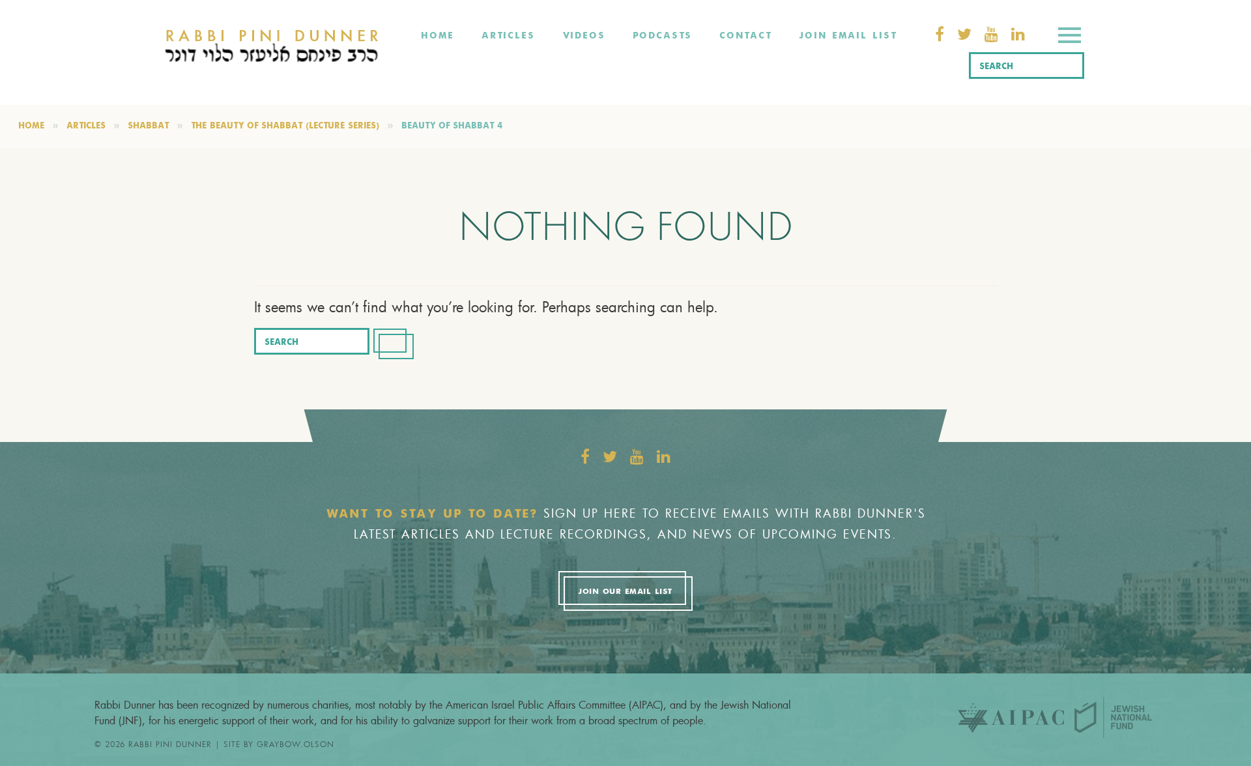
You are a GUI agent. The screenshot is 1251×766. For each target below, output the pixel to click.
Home (437, 35)
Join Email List (848, 35)
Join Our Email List (625, 592)
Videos (583, 35)
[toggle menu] (1069, 37)
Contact (745, 35)
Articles (508, 35)
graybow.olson (295, 744)
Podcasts (662, 35)
